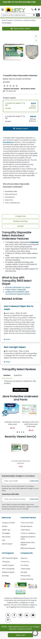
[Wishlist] (36, 36)
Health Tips (6, 530)
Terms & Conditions (28, 533)
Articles (20, 226)
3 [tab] (21, 432)
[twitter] (8, 615)
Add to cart (20, 635)
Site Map (24, 572)
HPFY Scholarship (8, 569)
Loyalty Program (8, 565)
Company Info (26, 553)
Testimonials (25, 569)
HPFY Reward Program (10, 558)
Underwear (34, 242)
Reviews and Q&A (20, 221)
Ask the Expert (7, 544)
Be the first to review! (28, 89)
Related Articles (12, 298)
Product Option (9, 98)
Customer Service (28, 517)
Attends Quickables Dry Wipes (17, 287)
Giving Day (6, 562)
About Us (24, 558)
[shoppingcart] (39, 9)
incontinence (8, 142)
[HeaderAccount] (35, 9)
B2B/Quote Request (28, 548)
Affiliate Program (8, 572)
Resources (6, 517)
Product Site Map (27, 579)
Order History (25, 530)
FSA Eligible (6, 533)
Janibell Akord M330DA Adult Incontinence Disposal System (17, 293)
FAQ (3, 540)
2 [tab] (19, 432)
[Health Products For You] (15, 9)
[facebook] (14, 615)
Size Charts (6, 537)
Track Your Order (27, 523)
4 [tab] (24, 432)
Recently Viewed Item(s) (20, 436)
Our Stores (24, 565)
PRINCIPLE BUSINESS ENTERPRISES (17, 79)
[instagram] (20, 615)
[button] (20, 28)
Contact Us (25, 562)
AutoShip (5, 576)
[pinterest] (8, 620)
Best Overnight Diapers (15, 347)
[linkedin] (26, 615)
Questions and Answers (11, 89)
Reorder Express (26, 526)
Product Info (20, 216)
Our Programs (8, 553)
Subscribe (34, 481)
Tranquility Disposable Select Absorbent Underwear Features (16, 235)
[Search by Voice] (34, 15)
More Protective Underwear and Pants (20, 398)
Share (8, 339)
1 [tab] (17, 432)
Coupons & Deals (8, 523)
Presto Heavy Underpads (15, 289)
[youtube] (33, 615)
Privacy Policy (26, 576)
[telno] (32, 9)
